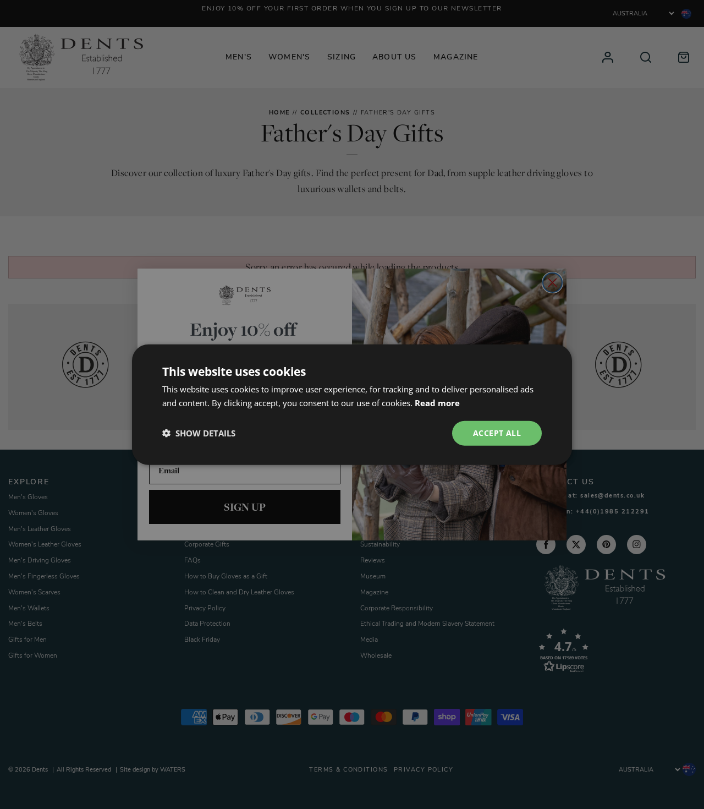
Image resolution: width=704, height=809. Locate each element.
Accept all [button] (497, 433)
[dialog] (352, 404)
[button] (198, 433)
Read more (437, 402)
